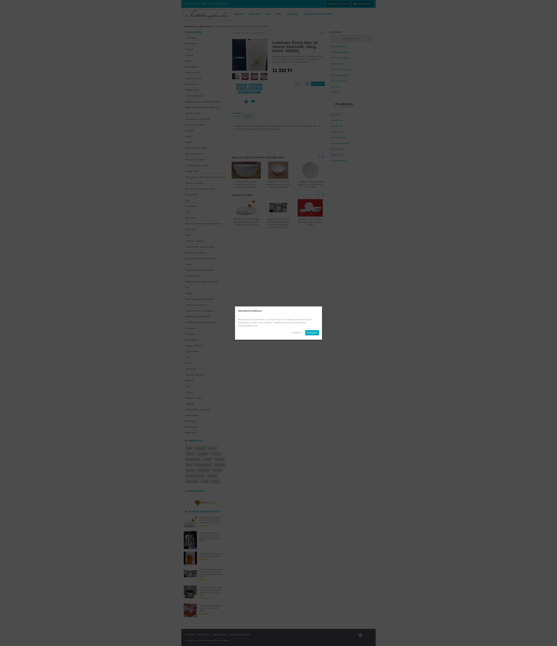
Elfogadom (313, 333)
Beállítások (297, 333)
